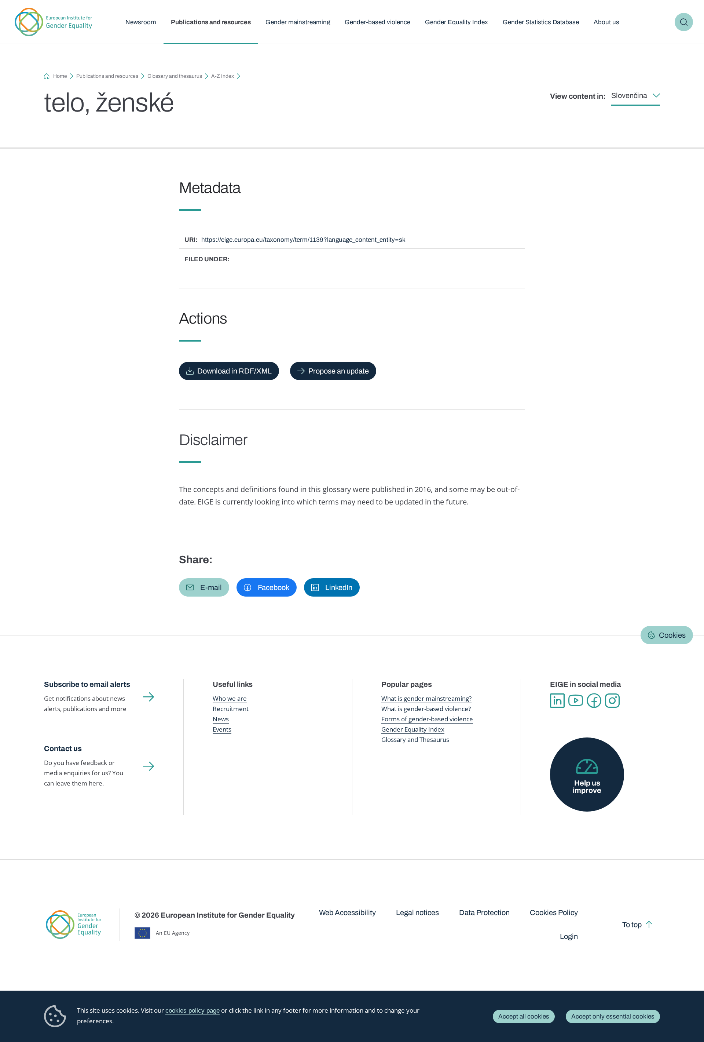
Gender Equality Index (456, 22)
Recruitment (231, 708)
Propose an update (338, 371)
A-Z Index (222, 76)
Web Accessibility (347, 912)
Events (222, 729)
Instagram (612, 700)
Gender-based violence (377, 22)
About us (606, 22)
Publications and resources (211, 22)
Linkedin (557, 700)
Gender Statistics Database (541, 22)
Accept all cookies (523, 1016)
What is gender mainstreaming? (426, 698)
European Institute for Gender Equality (53, 22)
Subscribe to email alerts (87, 684)
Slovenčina (629, 95)
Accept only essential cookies (612, 1016)
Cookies (672, 635)
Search (684, 22)
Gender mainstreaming (297, 22)
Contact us (63, 748)
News (221, 719)
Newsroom (140, 22)
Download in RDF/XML (234, 371)
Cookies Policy (554, 912)
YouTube (575, 700)
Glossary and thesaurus (174, 76)
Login (569, 936)
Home (60, 76)
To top (632, 925)
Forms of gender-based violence (427, 719)
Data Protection (484, 912)
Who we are (230, 698)
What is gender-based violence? (426, 708)
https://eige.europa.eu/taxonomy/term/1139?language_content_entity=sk (303, 239)
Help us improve (587, 786)
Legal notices (417, 912)
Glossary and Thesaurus (415, 739)
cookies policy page (192, 1010)
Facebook (594, 700)
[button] (204, 587)
